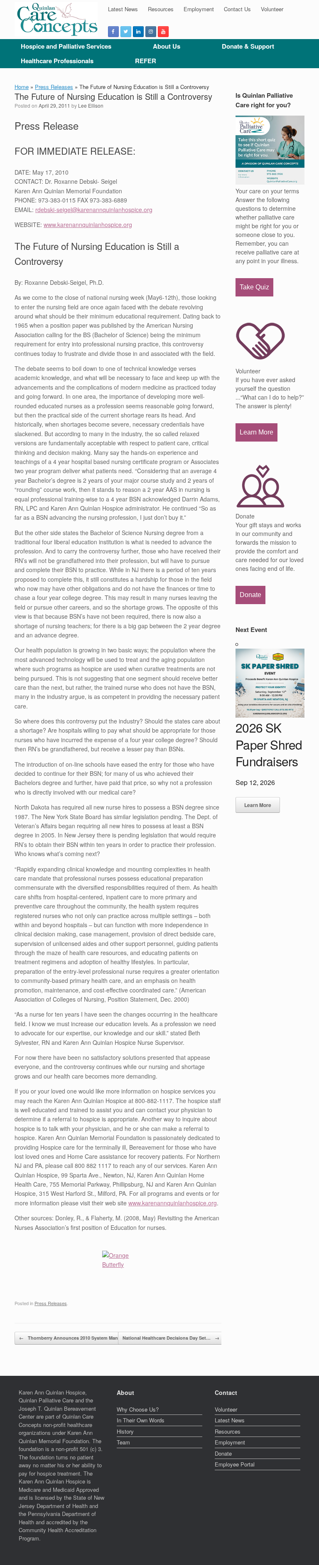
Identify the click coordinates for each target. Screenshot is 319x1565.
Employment (199, 9)
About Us (166, 46)
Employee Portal (235, 1464)
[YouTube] (163, 31)
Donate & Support (248, 46)
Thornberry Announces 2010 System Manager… (75, 1338)
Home (22, 87)
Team (123, 1442)
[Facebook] (113, 31)
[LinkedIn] (138, 31)
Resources (161, 9)
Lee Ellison (90, 105)
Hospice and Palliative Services (66, 46)
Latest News (123, 9)
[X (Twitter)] (125, 31)
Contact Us (237, 9)
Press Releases (54, 87)
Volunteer (272, 9)
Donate (250, 594)
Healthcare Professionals (57, 60)
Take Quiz (254, 287)
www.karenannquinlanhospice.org (88, 224)
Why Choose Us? (138, 1409)
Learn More (256, 432)
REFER (145, 60)
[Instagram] (150, 31)
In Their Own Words (140, 1420)
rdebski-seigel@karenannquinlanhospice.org (93, 209)
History (125, 1431)
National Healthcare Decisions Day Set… (171, 1338)
